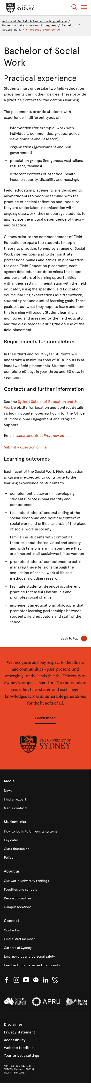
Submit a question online (25, 447)
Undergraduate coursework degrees (29, 25)
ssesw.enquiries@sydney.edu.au (43, 435)
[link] (45, 791)
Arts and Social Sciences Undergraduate (34, 21)
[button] (74, 8)
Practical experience (43, 29)
